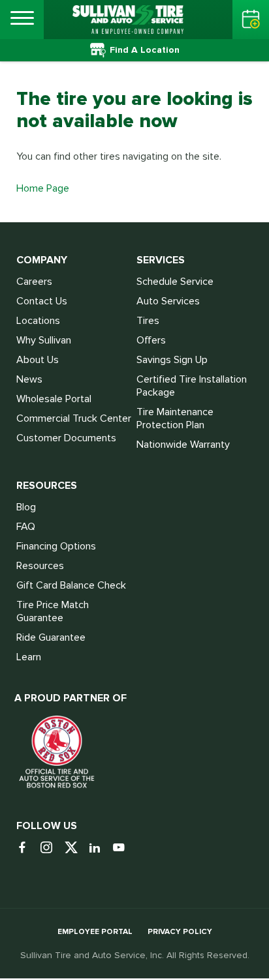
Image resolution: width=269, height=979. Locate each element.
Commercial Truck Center (73, 418)
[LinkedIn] (99, 848)
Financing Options (56, 546)
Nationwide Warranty (183, 444)
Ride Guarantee (51, 637)
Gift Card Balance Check (71, 585)
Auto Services (168, 301)
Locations (38, 320)
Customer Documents (66, 438)
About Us (37, 359)
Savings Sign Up (172, 359)
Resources (40, 565)
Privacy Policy (180, 932)
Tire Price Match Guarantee (52, 611)
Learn (28, 657)
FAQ (25, 526)
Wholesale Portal (53, 398)
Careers (34, 281)
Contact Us (41, 301)
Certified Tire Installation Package (191, 386)
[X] (75, 848)
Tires (147, 320)
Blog (26, 507)
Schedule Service (175, 281)
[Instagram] (51, 848)
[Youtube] (123, 848)
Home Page (42, 188)
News (29, 379)
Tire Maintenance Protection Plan (175, 418)
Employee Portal (95, 932)
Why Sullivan (43, 340)
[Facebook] (27, 848)
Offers (151, 340)
